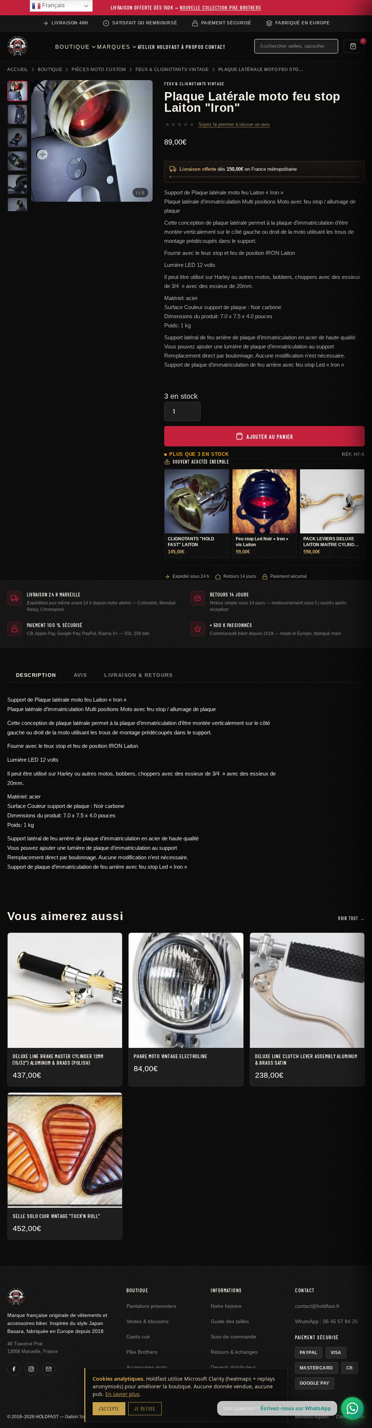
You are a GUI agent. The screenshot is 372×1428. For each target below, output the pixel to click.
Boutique (50, 69)
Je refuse (144, 1409)
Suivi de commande (233, 1337)
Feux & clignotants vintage (172, 69)
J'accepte (109, 1409)
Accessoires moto (146, 1367)
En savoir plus (122, 1393)
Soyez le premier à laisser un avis (234, 124)
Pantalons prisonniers (151, 1306)
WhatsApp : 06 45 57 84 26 (326, 1321)
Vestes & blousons (147, 1321)
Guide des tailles (230, 1321)
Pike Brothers (141, 1352)
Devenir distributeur (233, 1367)
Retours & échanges (234, 1352)
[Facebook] (13, 1369)
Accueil (17, 69)
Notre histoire (226, 1306)
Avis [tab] (80, 675)
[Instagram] (31, 1369)
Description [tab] (36, 675)
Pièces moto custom (99, 69)
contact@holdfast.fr (317, 1306)
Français (53, 5)
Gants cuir (138, 1337)
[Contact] (48, 1369)
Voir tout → (351, 918)
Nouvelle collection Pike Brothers (220, 7)
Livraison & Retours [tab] (138, 675)
